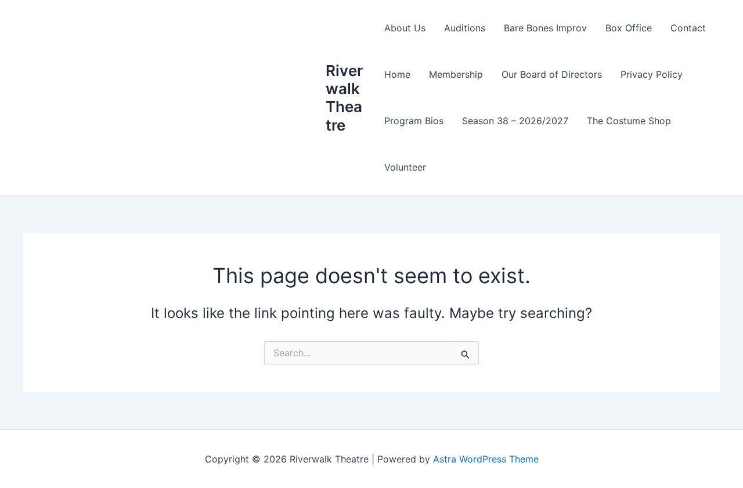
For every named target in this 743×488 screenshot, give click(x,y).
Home (397, 74)
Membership (456, 74)
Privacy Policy (652, 74)
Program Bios (413, 120)
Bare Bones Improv (545, 28)
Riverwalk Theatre (344, 98)
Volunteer (405, 167)
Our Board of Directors (552, 74)
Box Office (628, 28)
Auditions (464, 28)
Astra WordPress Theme (486, 459)
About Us (404, 28)
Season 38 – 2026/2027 (515, 120)
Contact (688, 28)
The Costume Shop (629, 120)
